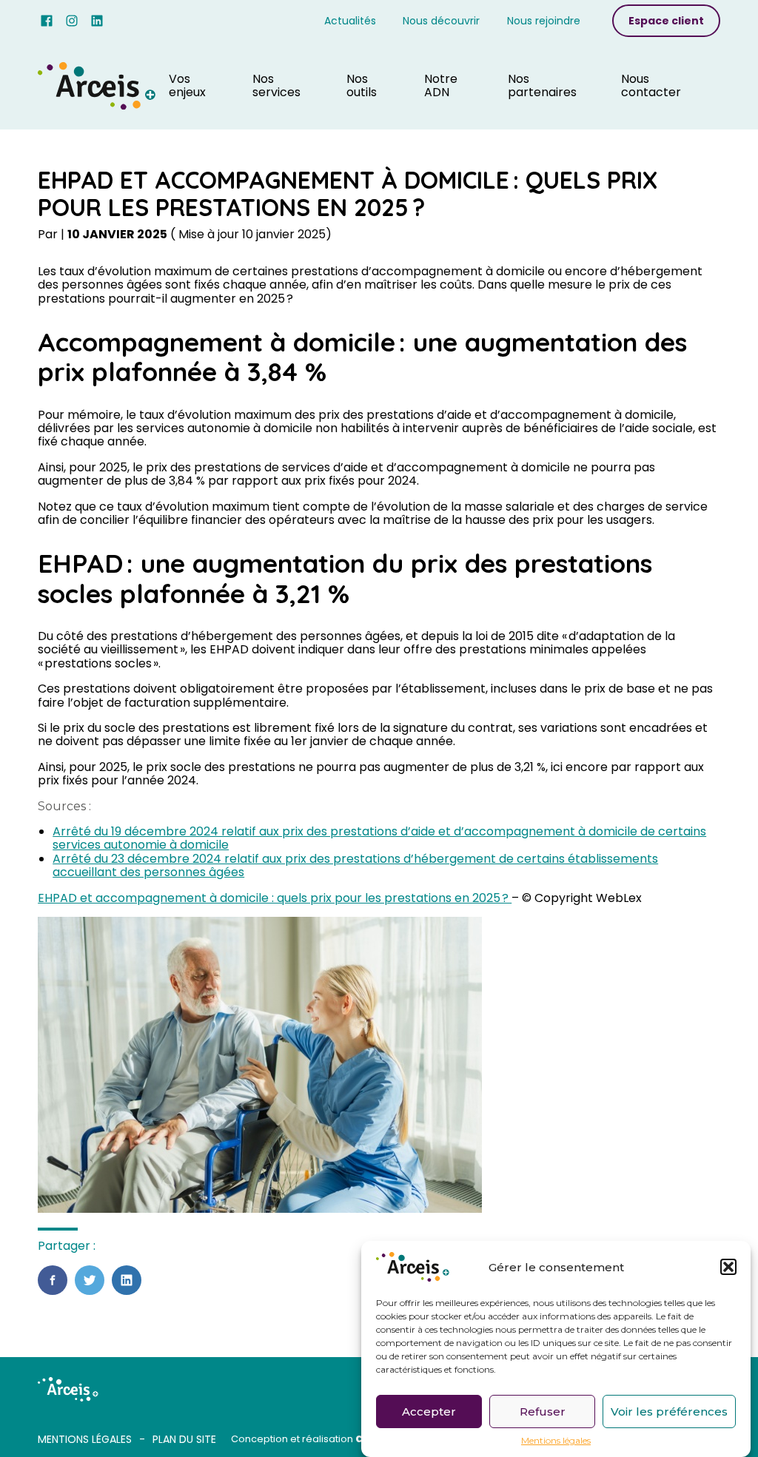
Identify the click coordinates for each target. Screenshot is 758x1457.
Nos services (276, 85)
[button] (728, 1266)
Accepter (429, 1411)
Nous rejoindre (543, 20)
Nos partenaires (542, 85)
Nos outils (361, 85)
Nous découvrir (441, 20)
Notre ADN (440, 85)
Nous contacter (651, 85)
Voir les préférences (669, 1411)
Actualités (350, 20)
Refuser (543, 1411)
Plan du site (184, 1439)
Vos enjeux (187, 85)
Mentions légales (556, 1441)
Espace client (666, 20)
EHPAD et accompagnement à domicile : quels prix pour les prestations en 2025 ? (275, 897)
